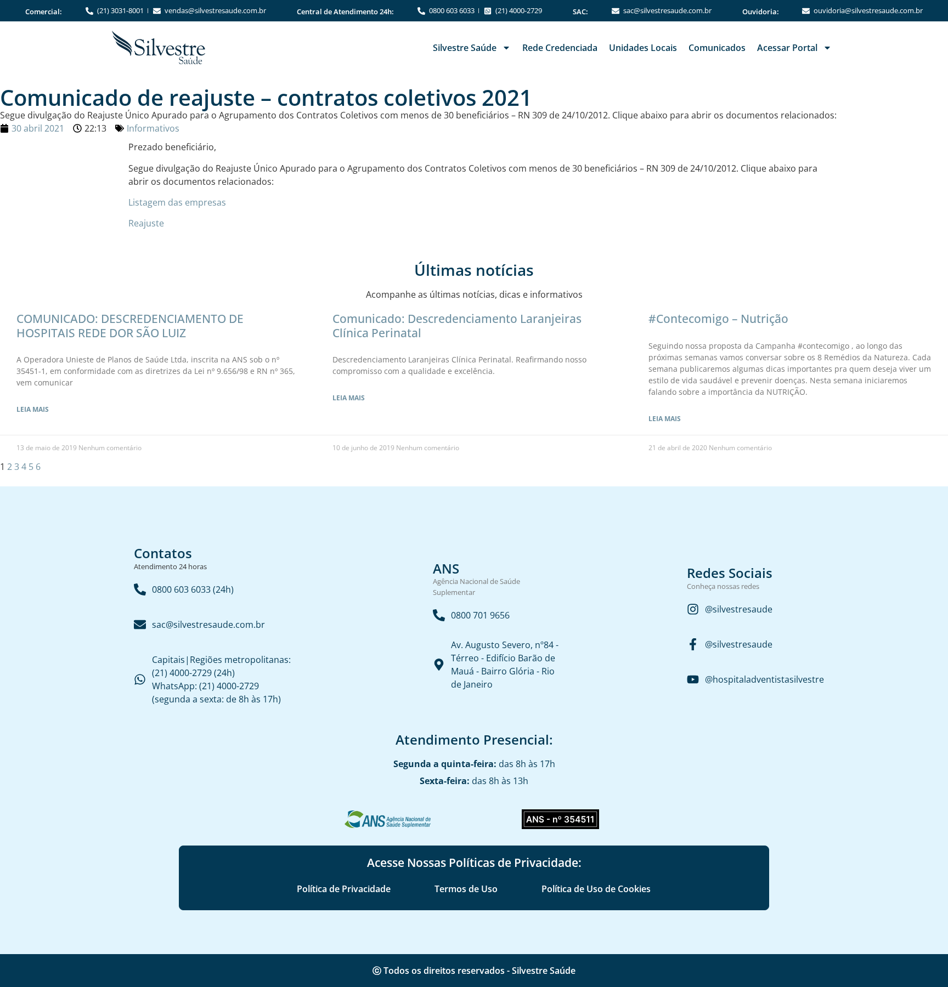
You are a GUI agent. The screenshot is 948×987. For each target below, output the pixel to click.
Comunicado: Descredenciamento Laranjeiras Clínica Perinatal (457, 325)
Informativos (153, 128)
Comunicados (717, 48)
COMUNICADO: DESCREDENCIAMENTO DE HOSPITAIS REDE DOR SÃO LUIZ (130, 325)
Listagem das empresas (177, 202)
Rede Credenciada (559, 48)
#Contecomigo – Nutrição (718, 318)
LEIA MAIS (32, 409)
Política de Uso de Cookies (596, 889)
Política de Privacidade (344, 889)
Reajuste (146, 223)
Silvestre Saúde (464, 48)
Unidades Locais (643, 48)
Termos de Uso (466, 889)
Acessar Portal (787, 48)
